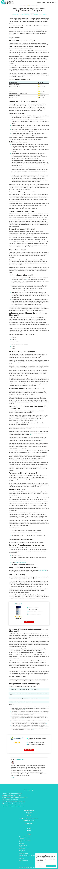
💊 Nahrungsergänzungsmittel (32, 5)
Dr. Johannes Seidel (25, 14)
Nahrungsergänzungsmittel (24, 836)
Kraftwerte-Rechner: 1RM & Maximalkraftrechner (29, 855)
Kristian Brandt (15, 14)
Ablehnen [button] (41, 865)
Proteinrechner (22, 848)
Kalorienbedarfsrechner (24, 846)
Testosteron (21, 838)
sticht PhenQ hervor (42, 570)
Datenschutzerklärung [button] (41, 862)
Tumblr (29, 827)
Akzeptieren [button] (51, 865)
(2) (37, 419)
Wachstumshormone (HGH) (24, 840)
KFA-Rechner (22, 851)
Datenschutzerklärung (23, 860)
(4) (41, 440)
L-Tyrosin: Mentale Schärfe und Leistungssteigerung (12, 803)
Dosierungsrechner (23, 845)
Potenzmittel (21, 843)
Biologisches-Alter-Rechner (24, 856)
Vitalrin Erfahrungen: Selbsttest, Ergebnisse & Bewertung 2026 (14, 797)
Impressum (21, 858)
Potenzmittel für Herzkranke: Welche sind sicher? (12, 793)
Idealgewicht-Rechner (23, 853)
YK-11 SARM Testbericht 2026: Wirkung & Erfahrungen (13, 805)
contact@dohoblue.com (20, 562)
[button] (43, 2)
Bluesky (29, 830)
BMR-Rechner (22, 850)
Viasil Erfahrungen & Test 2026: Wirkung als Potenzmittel (13, 801)
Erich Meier (36, 14)
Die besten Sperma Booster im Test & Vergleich (11, 795)
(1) (26, 279)
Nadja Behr (45, 14)
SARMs (20, 841)
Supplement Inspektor (24, 5)
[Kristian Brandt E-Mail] (11, 777)
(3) (30, 434)
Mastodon (29, 828)
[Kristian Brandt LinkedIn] (13, 777)
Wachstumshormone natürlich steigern (10, 799)
